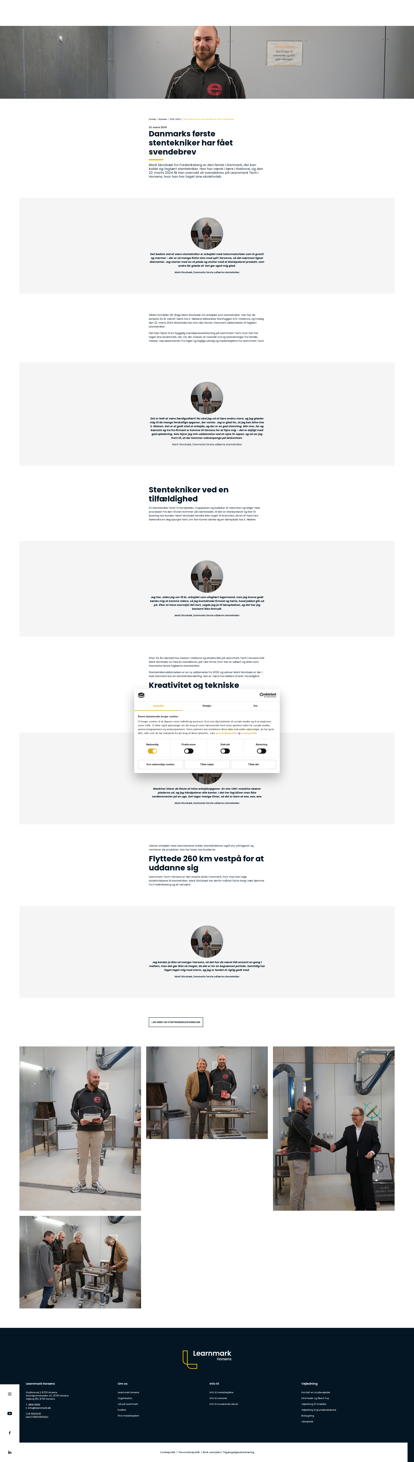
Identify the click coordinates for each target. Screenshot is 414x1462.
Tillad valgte (207, 764)
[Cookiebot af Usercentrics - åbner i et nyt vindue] (262, 695)
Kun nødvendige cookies (160, 764)
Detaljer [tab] (207, 706)
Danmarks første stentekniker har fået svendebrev (208, 119)
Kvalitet (122, 1410)
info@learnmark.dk (39, 1408)
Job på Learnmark (128, 1404)
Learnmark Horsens (128, 1392)
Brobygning (307, 1415)
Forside (152, 119)
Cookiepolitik (167, 1452)
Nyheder (163, 119)
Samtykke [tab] (158, 706)
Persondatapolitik (189, 1452)
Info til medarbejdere (221, 1392)
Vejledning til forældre (313, 1404)
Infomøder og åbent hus (315, 1398)
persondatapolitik (226, 733)
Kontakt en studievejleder (315, 1392)
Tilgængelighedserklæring (238, 1452)
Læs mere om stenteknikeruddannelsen (176, 1022)
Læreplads (307, 1421)
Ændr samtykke (211, 1452)
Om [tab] (255, 706)
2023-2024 (175, 119)
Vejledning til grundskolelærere (318, 1410)
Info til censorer (218, 1398)
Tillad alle (253, 764)
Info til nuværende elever (224, 1404)
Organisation (125, 1398)
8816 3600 (34, 1404)
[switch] (188, 751)
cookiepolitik (249, 733)
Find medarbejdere (128, 1415)
